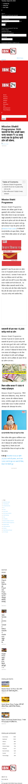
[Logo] (9, 76)
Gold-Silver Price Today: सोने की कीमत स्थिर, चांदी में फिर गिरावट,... (13, 705)
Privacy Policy (5, 29)
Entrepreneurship (6, 505)
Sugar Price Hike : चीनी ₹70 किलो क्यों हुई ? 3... (4, 660)
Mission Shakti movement (8, 520)
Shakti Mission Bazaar (7, 530)
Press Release (6, 109)
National (5, 98)
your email (4, 37)
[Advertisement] (14, 166)
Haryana (5, 96)
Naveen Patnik (6, 524)
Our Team (5, 7)
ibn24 (7, 123)
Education (5, 104)
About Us (5, 5)
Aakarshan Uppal (5, 144)
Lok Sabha (5, 518)
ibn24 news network (7, 513)
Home (3, 123)
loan (4, 517)
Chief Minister (6, 503)
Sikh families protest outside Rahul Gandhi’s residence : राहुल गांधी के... (4, 628)
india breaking (6, 515)
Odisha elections (6, 526)
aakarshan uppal (6, 502)
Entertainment (6, 108)
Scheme (4, 528)
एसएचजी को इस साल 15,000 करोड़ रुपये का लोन (13, 188)
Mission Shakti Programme (13, 184)
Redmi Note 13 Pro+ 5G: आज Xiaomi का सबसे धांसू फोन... (12, 690)
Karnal (4, 94)
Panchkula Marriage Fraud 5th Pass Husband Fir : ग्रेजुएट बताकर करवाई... (4, 592)
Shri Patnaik (5, 531)
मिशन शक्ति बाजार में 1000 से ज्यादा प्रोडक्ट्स (13, 193)
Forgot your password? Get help (10, 28)
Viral (4, 106)
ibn (3, 507)
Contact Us (6, 3)
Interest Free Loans (9, 229)
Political (5, 100)
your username (5, 19)
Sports (5, 102)
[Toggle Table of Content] (23, 182)
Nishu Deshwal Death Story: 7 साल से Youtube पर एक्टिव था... (14, 721)
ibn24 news (5, 511)
